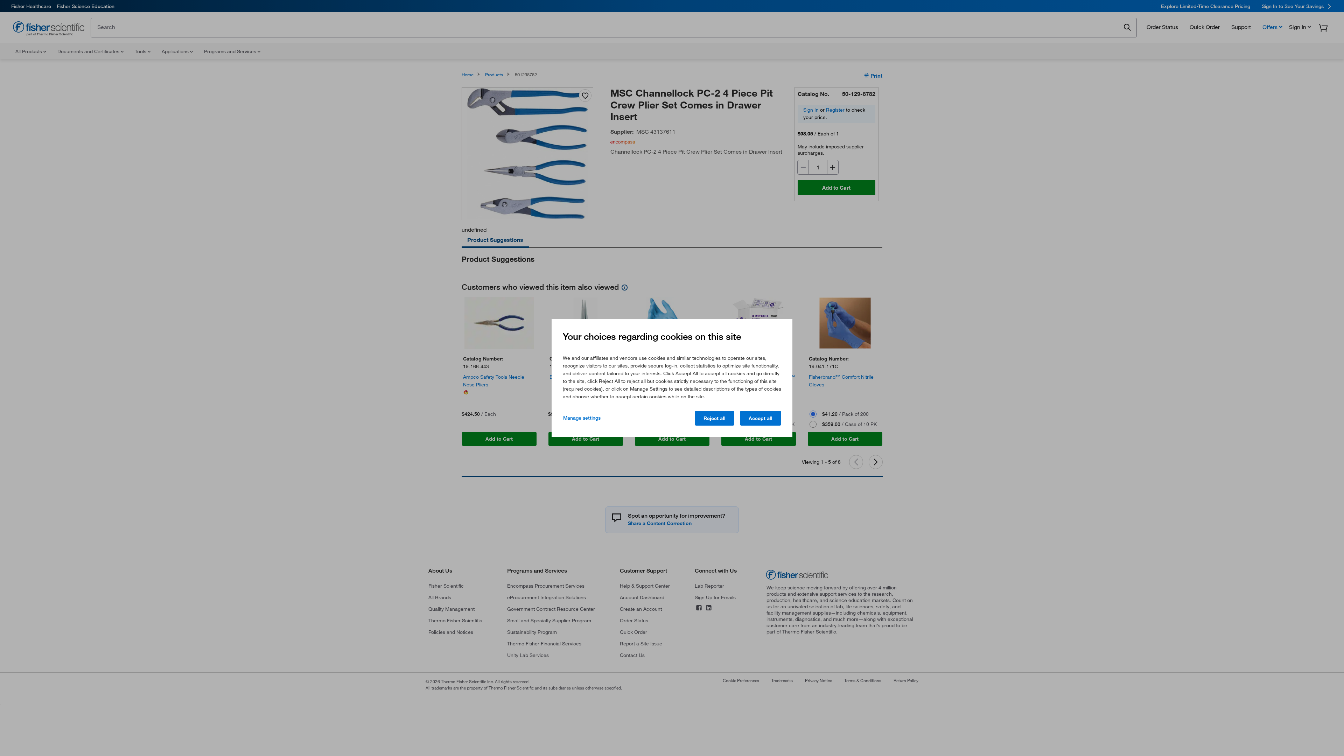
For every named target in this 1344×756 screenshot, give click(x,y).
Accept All (760, 418)
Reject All (715, 418)
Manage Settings (582, 418)
